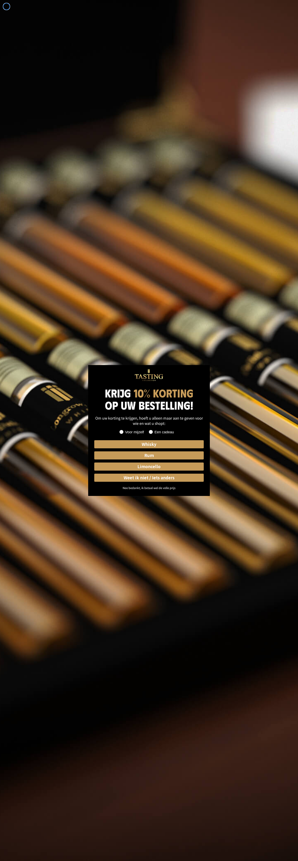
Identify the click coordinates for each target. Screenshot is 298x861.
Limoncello (149, 466)
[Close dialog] (6, 6)
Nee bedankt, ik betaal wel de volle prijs (149, 488)
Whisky (149, 444)
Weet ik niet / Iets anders (149, 478)
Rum (149, 455)
